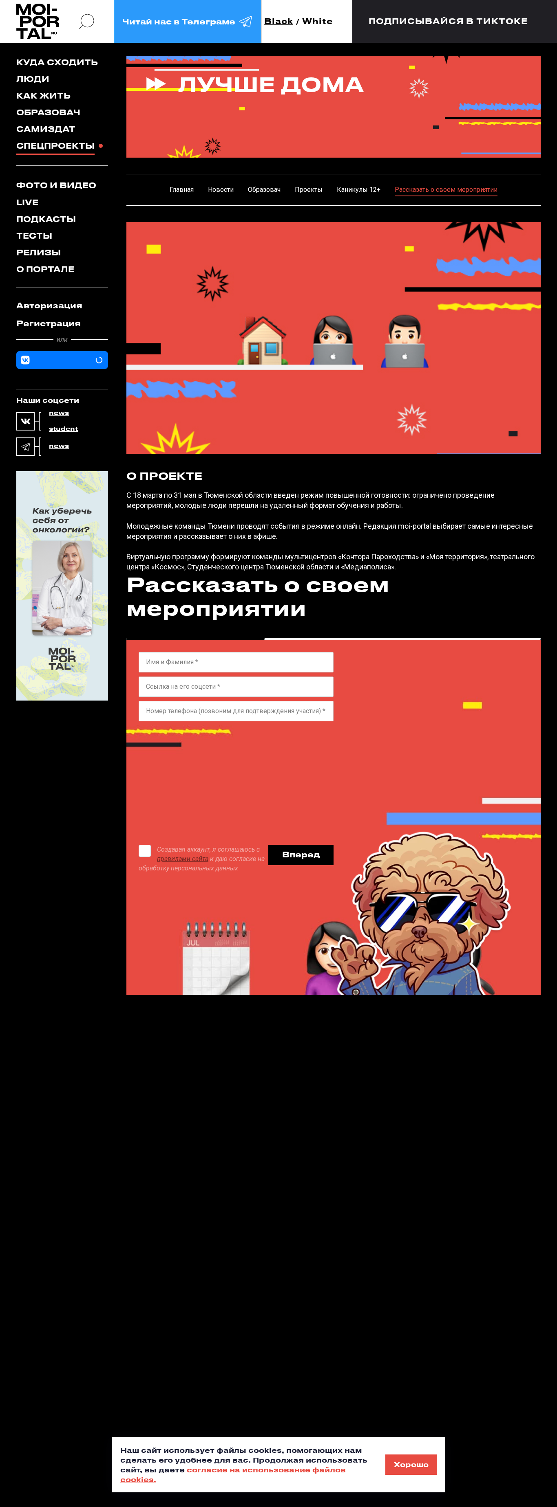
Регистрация (48, 323)
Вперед (301, 854)
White (317, 21)
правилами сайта (182, 859)
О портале (45, 269)
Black (278, 21)
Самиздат (45, 129)
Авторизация (49, 305)
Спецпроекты (55, 145)
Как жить (43, 95)
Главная (182, 189)
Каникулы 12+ (358, 189)
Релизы (38, 252)
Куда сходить (57, 62)
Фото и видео (56, 185)
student (63, 429)
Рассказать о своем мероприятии (446, 189)
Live (27, 202)
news (59, 413)
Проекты (309, 189)
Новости (221, 189)
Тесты (34, 235)
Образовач (48, 112)
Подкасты (46, 219)
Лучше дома (271, 83)
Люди (32, 78)
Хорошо (411, 1464)
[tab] (62, 305)
